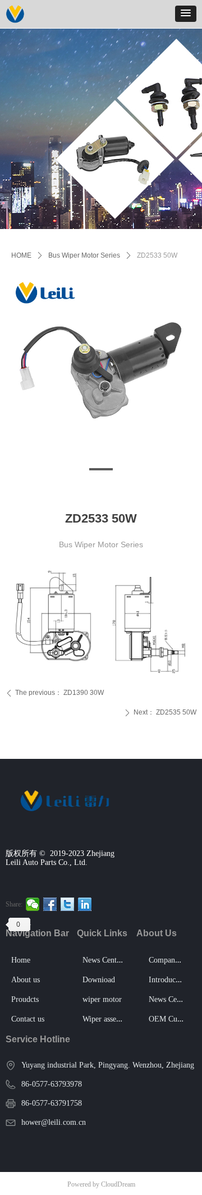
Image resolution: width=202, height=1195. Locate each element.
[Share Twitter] (68, 904)
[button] (185, 14)
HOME (21, 255)
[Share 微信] (33, 904)
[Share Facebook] (50, 904)
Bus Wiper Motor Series (84, 255)
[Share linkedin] (85, 904)
